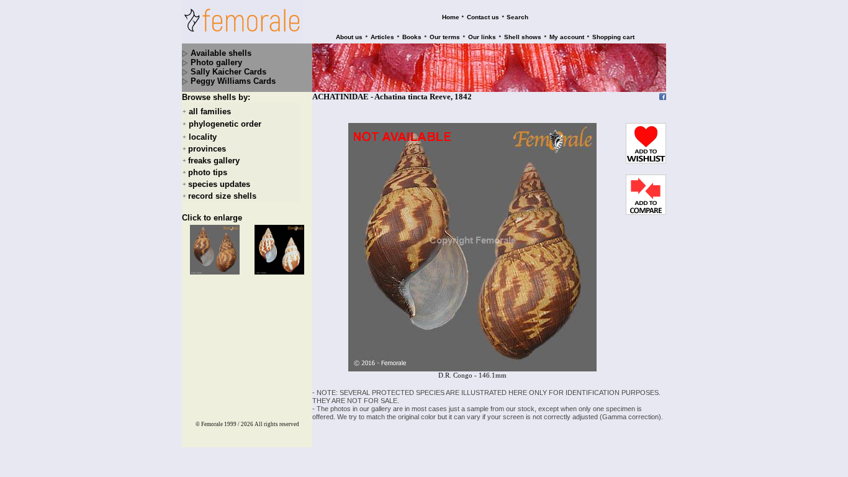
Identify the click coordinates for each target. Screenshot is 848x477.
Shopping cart (613, 37)
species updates (219, 184)
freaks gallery (214, 160)
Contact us (483, 17)
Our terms (445, 37)
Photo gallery (216, 62)
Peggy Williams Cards (233, 81)
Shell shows (522, 37)
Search (517, 17)
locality (203, 137)
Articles (382, 37)
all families (210, 111)
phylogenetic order (225, 124)
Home (450, 17)
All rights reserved (277, 424)
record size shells (222, 196)
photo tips (207, 172)
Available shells (221, 53)
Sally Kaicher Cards (228, 71)
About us (349, 37)
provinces (207, 148)
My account (566, 37)
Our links (482, 37)
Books (412, 37)
